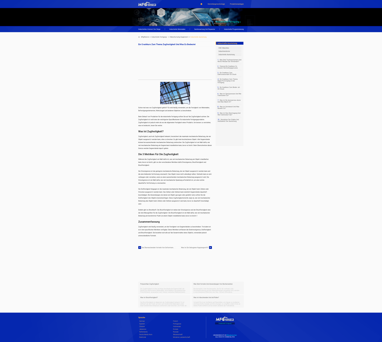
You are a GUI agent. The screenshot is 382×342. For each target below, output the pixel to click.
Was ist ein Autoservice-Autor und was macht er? (229, 101)
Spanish (142, 324)
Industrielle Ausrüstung (198, 37)
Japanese (142, 329)
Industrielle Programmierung (234, 29)
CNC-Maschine (224, 48)
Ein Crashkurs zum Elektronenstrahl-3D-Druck (227, 73)
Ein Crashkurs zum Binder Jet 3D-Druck (229, 88)
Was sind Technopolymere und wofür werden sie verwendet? (229, 60)
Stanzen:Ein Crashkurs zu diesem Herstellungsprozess (228, 67)
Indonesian (177, 326)
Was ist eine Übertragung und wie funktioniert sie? (229, 114)
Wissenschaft (177, 334)
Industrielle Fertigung (159, 37)
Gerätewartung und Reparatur (204, 29)
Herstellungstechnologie (216, 4)
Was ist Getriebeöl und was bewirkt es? (228, 107)
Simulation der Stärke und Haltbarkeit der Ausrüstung (228, 120)
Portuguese (177, 324)
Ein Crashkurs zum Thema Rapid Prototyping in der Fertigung (228, 80)
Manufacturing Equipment (179, 37)
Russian (175, 332)
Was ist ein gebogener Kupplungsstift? (195, 248)
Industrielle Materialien (177, 29)
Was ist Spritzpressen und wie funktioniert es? (229, 94)
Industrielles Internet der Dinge (149, 29)
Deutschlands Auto (145, 334)
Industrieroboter (224, 51)
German (142, 321)
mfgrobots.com (232, 335)
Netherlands (143, 332)
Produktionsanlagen (237, 4)
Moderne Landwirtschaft (181, 337)
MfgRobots (145, 37)
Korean (175, 329)
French (175, 321)
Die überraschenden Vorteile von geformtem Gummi (158, 248)
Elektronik (142, 337)
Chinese (142, 326)
